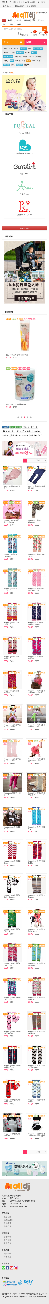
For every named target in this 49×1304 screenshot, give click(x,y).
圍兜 (13, 65)
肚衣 (10, 48)
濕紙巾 (4, 24)
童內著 (6, 53)
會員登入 (18, 2)
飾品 (38, 61)
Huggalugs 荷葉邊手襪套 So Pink (12, 794)
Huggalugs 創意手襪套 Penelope (36, 1032)
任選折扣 (26, 427)
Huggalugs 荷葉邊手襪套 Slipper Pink (12, 760)
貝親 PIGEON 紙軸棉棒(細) (16, 404)
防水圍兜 (19, 65)
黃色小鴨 (34, 427)
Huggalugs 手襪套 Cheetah (35, 521)
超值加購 (18, 427)
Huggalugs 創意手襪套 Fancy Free (12, 964)
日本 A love (24, 194)
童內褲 (17, 61)
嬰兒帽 (27, 53)
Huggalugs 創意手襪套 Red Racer (12, 1100)
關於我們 (7, 1254)
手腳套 (12, 53)
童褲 (11, 61)
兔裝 (29, 48)
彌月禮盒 (41, 20)
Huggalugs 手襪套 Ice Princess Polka (36, 589)
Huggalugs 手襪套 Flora (10, 589)
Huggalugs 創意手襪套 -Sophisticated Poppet (36, 1135)
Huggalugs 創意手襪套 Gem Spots (12, 998)
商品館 (28, 42)
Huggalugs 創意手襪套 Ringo (36, 1100)
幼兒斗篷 (18, 57)
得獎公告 (7, 1226)
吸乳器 (10, 20)
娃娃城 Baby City (24, 215)
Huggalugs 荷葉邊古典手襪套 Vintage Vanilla (36, 794)
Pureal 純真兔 (24, 133)
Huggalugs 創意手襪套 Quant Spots (36, 1066)
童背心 (6, 61)
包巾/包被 (20, 53)
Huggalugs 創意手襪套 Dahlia (36, 862)
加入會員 (31, 2)
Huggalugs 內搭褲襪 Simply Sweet (11, 521)
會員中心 (8, 6)
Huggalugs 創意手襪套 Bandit (12, 828)
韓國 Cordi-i (24, 174)
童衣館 (5, 73)
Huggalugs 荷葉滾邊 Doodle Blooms (35, 623)
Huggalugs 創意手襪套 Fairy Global (36, 930)
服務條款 (7, 1217)
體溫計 (12, 24)
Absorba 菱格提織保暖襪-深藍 (36, 487)
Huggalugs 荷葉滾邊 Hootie (11, 657)
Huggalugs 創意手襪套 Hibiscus (36, 998)
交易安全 (7, 1243)
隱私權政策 (8, 1220)
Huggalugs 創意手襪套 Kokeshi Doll (12, 1032)
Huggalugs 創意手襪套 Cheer (12, 862)
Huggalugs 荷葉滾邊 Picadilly (11, 692)
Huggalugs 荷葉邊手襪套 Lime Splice (36, 726)
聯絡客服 (7, 1257)
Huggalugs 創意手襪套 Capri (36, 828)
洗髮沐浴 (18, 20)
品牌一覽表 (24, 228)
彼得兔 (18, 431)
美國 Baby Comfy (36, 435)
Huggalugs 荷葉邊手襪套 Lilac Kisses (12, 726)
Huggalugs (36, 431)
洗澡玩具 (27, 20)
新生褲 (16, 48)
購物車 (44, 35)
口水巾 (26, 65)
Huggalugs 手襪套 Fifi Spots (36, 555)
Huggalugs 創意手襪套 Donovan (36, 896)
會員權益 (7, 1223)
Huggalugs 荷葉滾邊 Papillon (35, 657)
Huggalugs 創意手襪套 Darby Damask (12, 896)
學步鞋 (34, 53)
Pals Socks (27, 431)
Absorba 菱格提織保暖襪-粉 (12, 487)
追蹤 (35, 33)
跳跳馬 (19, 24)
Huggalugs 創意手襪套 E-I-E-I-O (12, 930)
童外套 (38, 57)
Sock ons (5, 435)
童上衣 (31, 57)
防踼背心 (23, 48)
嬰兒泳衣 (6, 65)
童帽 (33, 61)
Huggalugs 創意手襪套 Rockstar (12, 1135)
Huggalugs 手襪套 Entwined (10, 555)
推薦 (6, 42)
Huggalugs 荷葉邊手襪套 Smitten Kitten (36, 760)
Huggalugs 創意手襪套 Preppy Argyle (12, 1066)
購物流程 (20, 6)
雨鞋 (5, 48)
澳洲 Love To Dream (24, 153)
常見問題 (32, 6)
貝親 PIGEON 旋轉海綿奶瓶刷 (17, 355)
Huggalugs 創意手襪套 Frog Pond (36, 964)
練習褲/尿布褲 (8, 57)
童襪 (28, 61)
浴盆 (33, 20)
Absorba (25, 435)
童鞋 (23, 61)
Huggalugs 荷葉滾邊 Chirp (11, 623)
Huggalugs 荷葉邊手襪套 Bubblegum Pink (36, 692)
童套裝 (25, 57)
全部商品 (5, 427)
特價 (11, 427)
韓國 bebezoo (15, 435)
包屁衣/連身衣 (37, 48)
